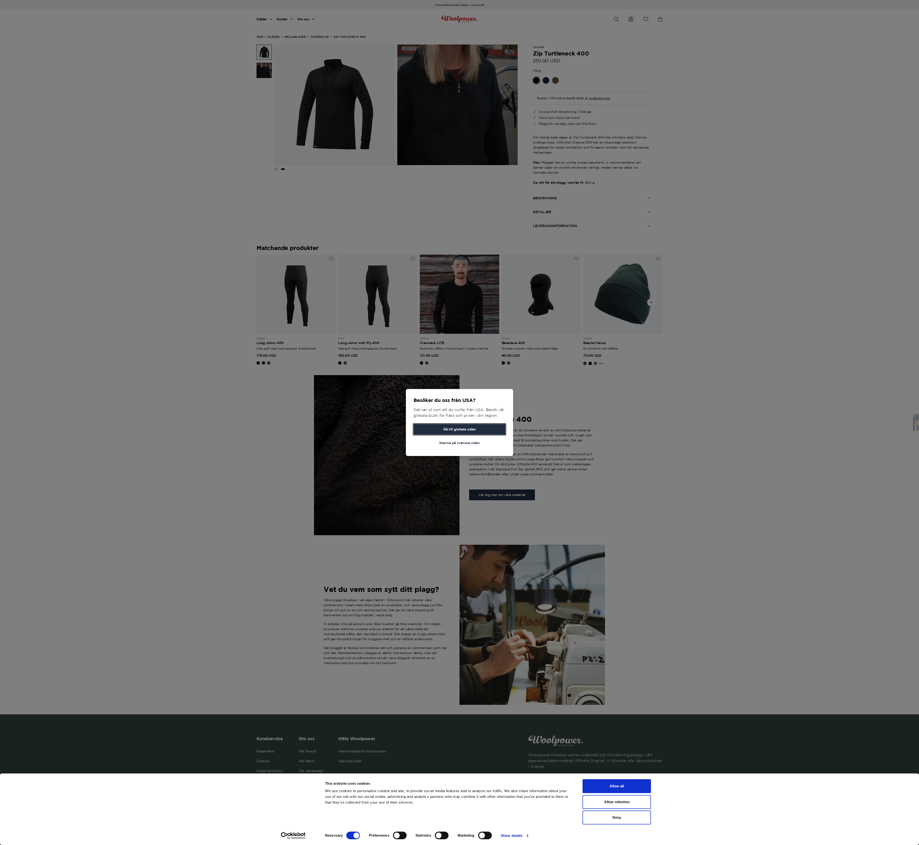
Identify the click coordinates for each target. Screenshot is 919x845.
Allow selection (617, 802)
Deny (616, 817)
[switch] (400, 835)
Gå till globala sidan (459, 429)
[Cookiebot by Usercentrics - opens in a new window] (293, 835)
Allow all (617, 786)
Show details (511, 836)
